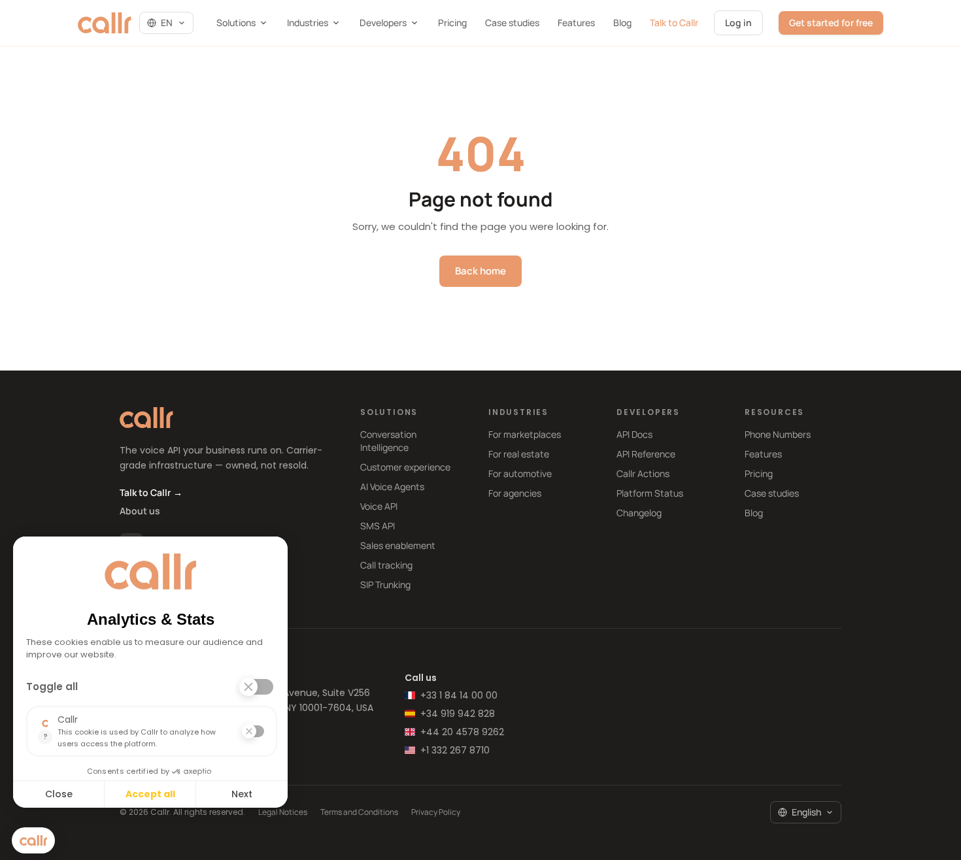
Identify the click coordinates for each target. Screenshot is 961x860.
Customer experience (405, 467)
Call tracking (386, 565)
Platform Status (649, 493)
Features (576, 22)
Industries (307, 22)
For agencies (514, 493)
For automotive (520, 473)
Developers (383, 22)
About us (140, 510)
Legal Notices (282, 812)
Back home (480, 271)
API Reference (645, 454)
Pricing (452, 22)
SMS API (377, 526)
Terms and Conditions (359, 812)
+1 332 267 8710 (455, 750)
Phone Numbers (778, 434)
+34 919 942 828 (457, 713)
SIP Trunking (385, 584)
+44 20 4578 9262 (462, 731)
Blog (622, 22)
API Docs (634, 434)
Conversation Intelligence (388, 441)
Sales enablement (397, 545)
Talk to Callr (674, 22)
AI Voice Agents (392, 486)
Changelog (639, 512)
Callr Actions (642, 473)
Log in (738, 22)
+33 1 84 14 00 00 (458, 695)
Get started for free (831, 22)
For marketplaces (524, 434)
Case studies (512, 22)
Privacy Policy (435, 812)
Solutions (236, 22)
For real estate (518, 454)
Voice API (378, 506)
